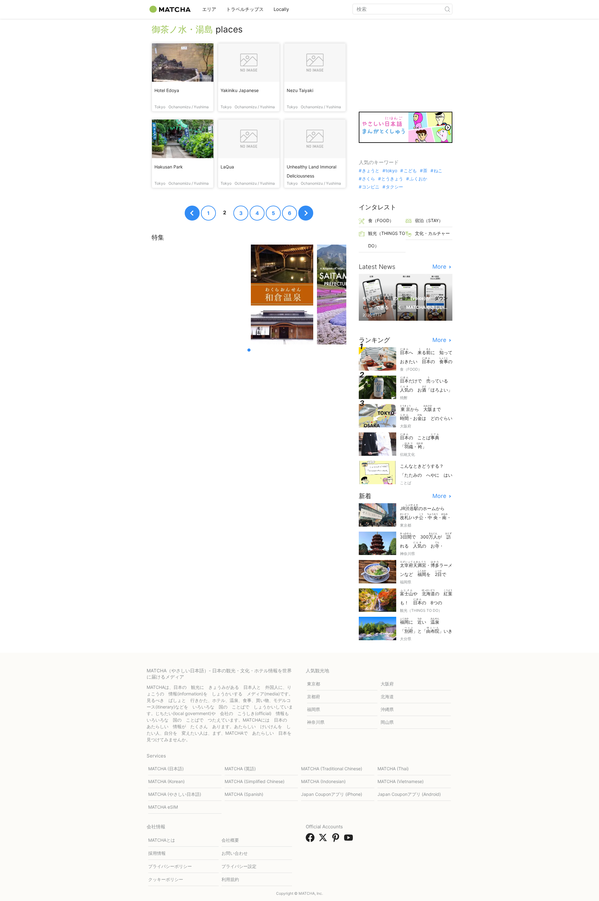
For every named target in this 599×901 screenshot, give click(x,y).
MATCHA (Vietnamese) (400, 781)
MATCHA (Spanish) (244, 794)
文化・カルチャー (432, 233)
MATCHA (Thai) (393, 768)
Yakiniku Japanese (240, 90)
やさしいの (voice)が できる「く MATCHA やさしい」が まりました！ (405, 302)
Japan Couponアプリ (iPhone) (331, 794)
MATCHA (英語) (240, 768)
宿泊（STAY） (429, 220)
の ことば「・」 (419, 441)
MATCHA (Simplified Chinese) (255, 781)
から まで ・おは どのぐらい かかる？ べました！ (426, 413)
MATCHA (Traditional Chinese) (331, 768)
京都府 (313, 696)
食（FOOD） (381, 220)
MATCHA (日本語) (166, 768)
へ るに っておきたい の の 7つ (426, 356)
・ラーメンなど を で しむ (426, 569)
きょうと (370, 170)
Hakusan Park (168, 166)
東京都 (313, 683)
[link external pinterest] (337, 839)
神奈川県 (315, 722)
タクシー (394, 187)
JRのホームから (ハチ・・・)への (425, 512)
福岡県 (313, 709)
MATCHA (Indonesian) (323, 781)
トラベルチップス (245, 9)
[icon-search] (447, 9)
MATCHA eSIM (163, 807)
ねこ (438, 170)
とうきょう (392, 179)
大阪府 (387, 683)
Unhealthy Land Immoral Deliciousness (311, 171)
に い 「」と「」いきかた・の (426, 626)
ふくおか (418, 179)
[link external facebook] (311, 839)
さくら (368, 179)
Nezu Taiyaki (300, 90)
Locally (281, 9)
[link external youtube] (349, 839)
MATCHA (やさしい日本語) (174, 794)
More (440, 267)
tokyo (391, 170)
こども (410, 170)
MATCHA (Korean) (166, 781)
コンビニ (370, 187)
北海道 (387, 696)
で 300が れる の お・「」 (426, 540)
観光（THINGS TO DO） (386, 239)
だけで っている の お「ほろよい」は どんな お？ (426, 384)
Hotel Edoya (166, 90)
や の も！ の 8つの (426, 597)
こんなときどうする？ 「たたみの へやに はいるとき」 (426, 471)
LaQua (227, 166)
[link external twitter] (324, 839)
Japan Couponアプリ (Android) (409, 794)
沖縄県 (387, 709)
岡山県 (387, 722)
